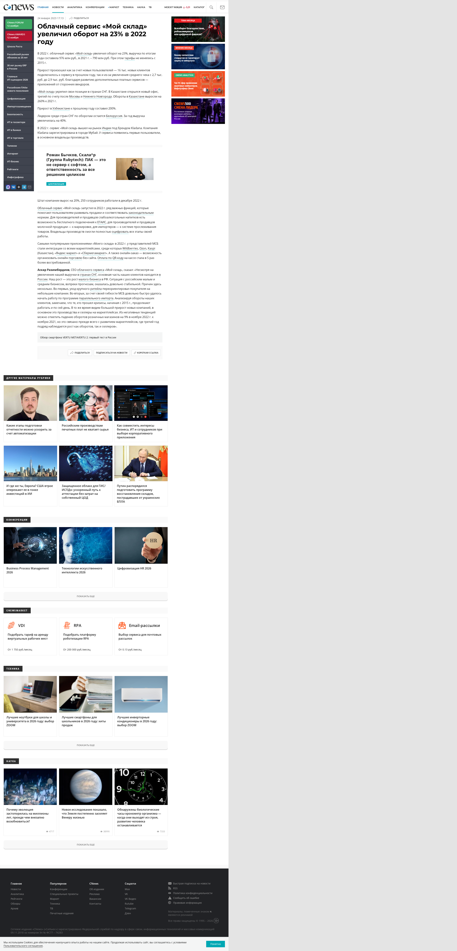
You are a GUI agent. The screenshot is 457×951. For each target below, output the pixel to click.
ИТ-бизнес (13, 161)
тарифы (129, 58)
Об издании (96, 889)
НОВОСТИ (58, 7)
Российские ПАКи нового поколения (17, 89)
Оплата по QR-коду (110, 258)
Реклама (94, 894)
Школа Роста (14, 46)
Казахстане (136, 96)
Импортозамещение (19, 106)
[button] (211, 7)
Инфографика (15, 177)
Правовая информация (187, 902)
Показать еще (86, 596)
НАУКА (141, 7)
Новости (16, 889)
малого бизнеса (90, 279)
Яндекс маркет (66, 253)
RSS (175, 888)
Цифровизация (16, 98)
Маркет (54, 898)
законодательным (141, 213)
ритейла (96, 289)
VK (126, 894)
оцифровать (120, 232)
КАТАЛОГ (199, 7)
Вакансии (95, 898)
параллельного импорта (96, 298)
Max (127, 889)
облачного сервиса (90, 270)
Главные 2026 (17, 78)
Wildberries (130, 248)
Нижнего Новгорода (97, 96)
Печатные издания (62, 913)
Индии (106, 128)
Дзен (128, 913)
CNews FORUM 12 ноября (15, 24)
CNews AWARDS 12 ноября (16, 36)
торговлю (75, 258)
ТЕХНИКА (128, 7)
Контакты (95, 903)
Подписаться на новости (111, 352)
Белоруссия (114, 116)
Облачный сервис (49, 208)
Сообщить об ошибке (186, 898)
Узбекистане (61, 108)
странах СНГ (88, 275)
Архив (14, 908)
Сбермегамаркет (94, 253)
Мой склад (84, 53)
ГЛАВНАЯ (43, 7)
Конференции (58, 889)
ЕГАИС (101, 222)
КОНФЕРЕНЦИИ (95, 7)
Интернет (12, 153)
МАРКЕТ (114, 7)
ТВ (150, 7)
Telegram (130, 908)
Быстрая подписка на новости (191, 883)
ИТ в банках (14, 130)
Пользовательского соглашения (23, 945)
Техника (55, 903)
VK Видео (130, 898)
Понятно (215, 944)
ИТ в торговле (15, 137)
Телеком (12, 145)
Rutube (129, 903)
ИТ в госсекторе (16, 122)
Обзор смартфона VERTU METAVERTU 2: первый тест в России (78, 337)
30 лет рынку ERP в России (17, 67)
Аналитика (74, 7)
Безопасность (15, 114)
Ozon (142, 248)
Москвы (74, 96)
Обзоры (15, 903)
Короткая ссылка (147, 352)
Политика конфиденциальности (192, 893)
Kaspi (151, 248)
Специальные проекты (64, 894)
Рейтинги (12, 169)
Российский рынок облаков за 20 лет (18, 56)
